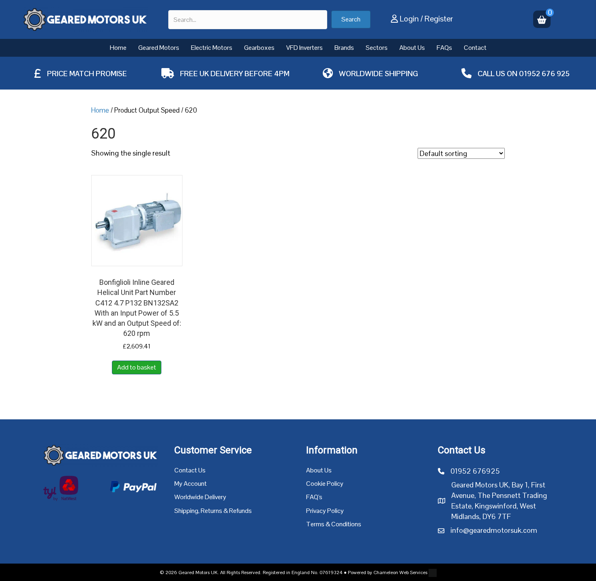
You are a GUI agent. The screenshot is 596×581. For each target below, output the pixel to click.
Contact (475, 47)
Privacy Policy (325, 510)
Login (409, 18)
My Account (190, 483)
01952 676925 (475, 471)
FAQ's (314, 497)
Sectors (377, 47)
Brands (344, 47)
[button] (351, 19)
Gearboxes (259, 47)
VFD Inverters (304, 47)
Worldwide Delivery (200, 497)
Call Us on (498, 73)
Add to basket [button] (136, 367)
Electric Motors (211, 47)
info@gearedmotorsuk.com (493, 530)
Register (438, 18)
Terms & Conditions (333, 524)
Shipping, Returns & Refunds (213, 510)
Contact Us (190, 470)
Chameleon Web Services (400, 572)
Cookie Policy (324, 483)
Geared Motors (158, 47)
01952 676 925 (544, 73)
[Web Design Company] (432, 572)
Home (118, 47)
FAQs (444, 47)
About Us (412, 47)
